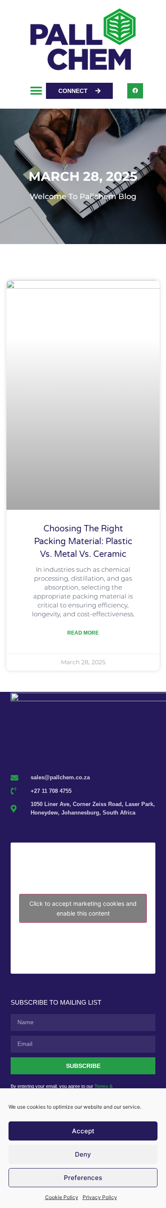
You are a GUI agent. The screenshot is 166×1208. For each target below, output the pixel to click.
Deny (83, 1154)
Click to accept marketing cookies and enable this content (83, 908)
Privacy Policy (100, 1197)
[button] (36, 90)
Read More (83, 633)
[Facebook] (135, 90)
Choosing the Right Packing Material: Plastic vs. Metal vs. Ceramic (83, 541)
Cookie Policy (61, 1197)
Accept (83, 1131)
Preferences (83, 1178)
